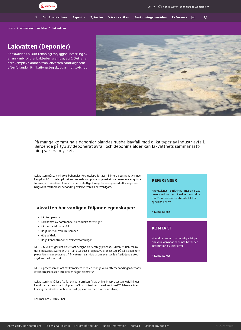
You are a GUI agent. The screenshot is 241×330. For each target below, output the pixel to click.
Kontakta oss (162, 211)
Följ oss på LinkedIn (58, 326)
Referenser (180, 17)
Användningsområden (150, 17)
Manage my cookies (157, 326)
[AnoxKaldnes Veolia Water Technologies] (48, 6)
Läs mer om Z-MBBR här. (49, 299)
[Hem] (36, 17)
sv (149, 6)
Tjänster (96, 17)
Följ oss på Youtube (86, 326)
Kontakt (135, 326)
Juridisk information (114, 326)
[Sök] (206, 17)
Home (11, 28)
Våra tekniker (118, 17)
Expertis (79, 17)
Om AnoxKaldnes (55, 17)
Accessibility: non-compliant (24, 326)
